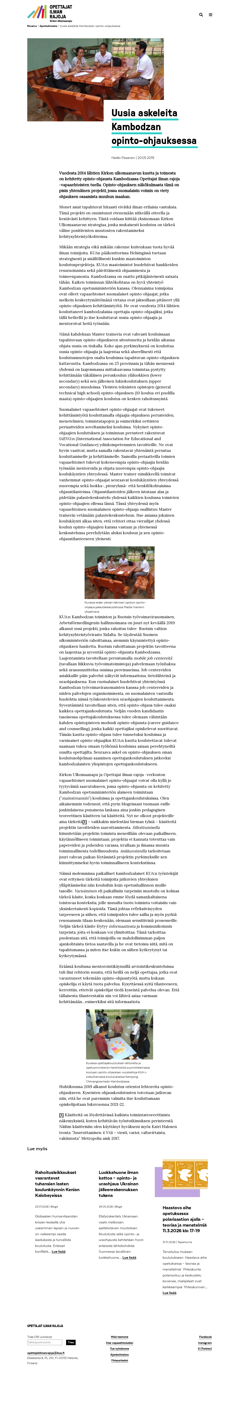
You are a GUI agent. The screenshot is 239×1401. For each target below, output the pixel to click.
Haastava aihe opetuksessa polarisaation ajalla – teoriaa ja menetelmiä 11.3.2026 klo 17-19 (185, 1219)
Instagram (205, 1343)
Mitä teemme (119, 1337)
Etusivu (32, 26)
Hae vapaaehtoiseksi (119, 1343)
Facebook (205, 1337)
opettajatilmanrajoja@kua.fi (45, 1353)
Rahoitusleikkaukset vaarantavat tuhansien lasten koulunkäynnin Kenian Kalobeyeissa (57, 1184)
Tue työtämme (119, 1348)
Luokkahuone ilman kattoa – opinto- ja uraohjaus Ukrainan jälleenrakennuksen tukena (118, 1184)
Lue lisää (59, 1251)
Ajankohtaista (48, 26)
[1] (84, 821)
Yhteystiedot (119, 1360)
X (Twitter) (205, 1348)
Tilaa (71, 1342)
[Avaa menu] (209, 14)
